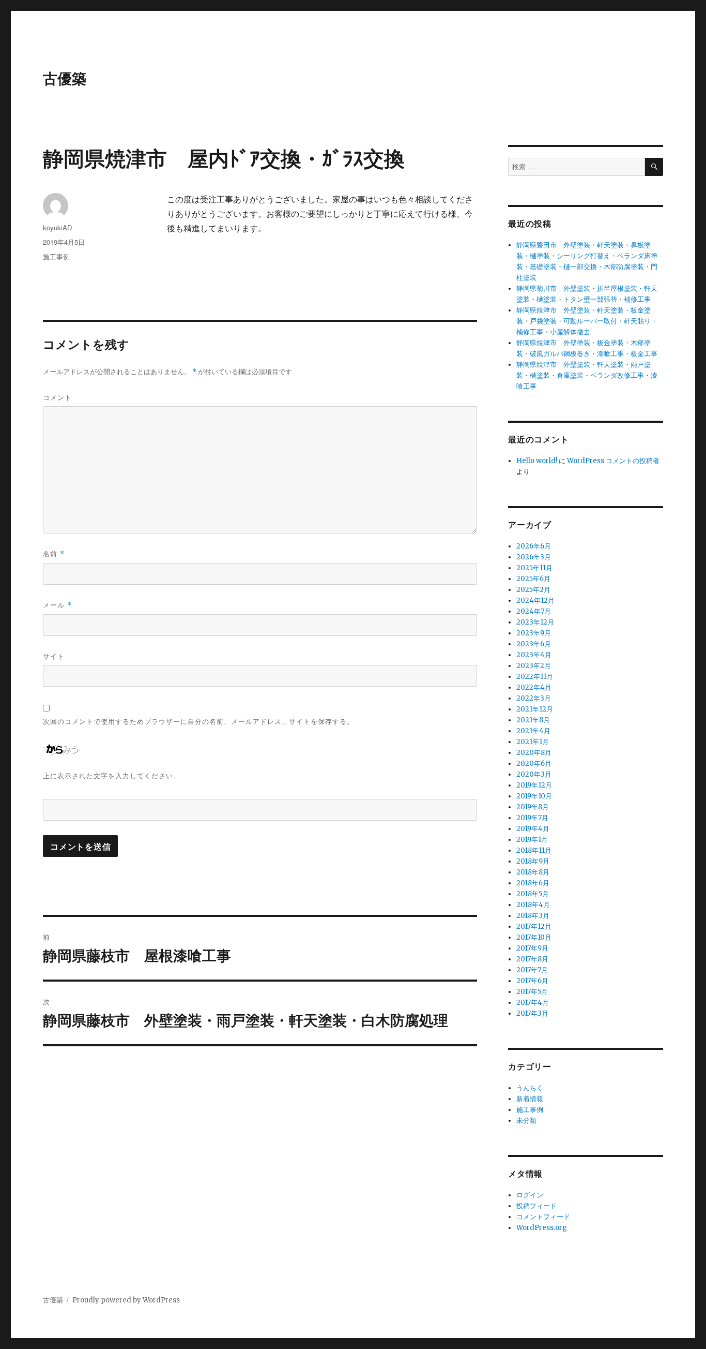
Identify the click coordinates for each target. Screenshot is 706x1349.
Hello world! (536, 460)
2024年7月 (533, 611)
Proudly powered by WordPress (126, 1300)
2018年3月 (532, 915)
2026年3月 (533, 557)
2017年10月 (533, 937)
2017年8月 (532, 959)
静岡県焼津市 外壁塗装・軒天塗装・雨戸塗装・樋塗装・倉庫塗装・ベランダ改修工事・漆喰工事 (586, 375)
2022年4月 (533, 687)
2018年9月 (532, 861)
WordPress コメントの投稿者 (613, 460)
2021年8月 (533, 720)
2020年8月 (533, 752)
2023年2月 (533, 665)
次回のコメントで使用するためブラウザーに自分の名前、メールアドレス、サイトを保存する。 (198, 721)
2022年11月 (534, 676)
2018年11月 (533, 850)
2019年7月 (532, 817)
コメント (57, 397)
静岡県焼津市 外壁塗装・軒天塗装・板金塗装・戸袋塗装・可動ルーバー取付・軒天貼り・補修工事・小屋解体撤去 (586, 321)
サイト (54, 656)
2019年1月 (532, 839)
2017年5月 (532, 991)
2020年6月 (533, 763)
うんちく (529, 1088)
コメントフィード (543, 1216)
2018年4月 (533, 904)
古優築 (64, 77)
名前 (54, 553)
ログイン (529, 1195)
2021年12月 (534, 709)
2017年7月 (532, 970)
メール (57, 605)
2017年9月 (532, 948)
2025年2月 (533, 589)
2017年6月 (532, 980)
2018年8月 (532, 872)
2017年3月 (532, 1013)
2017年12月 (533, 926)
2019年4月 (532, 828)
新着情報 (529, 1098)
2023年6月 (533, 644)
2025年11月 (534, 568)
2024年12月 (535, 600)
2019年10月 (534, 796)
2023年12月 (535, 622)
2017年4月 (532, 1002)
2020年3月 (533, 774)
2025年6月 (533, 578)
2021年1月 (532, 741)
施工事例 (56, 256)
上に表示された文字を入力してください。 (111, 775)
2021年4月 (533, 731)
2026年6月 (533, 546)
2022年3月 (533, 698)
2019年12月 (534, 785)
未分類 (526, 1120)
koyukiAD (57, 227)
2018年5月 (532, 894)
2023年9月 (533, 633)
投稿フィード (536, 1206)
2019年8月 (532, 807)
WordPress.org (541, 1227)
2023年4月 (533, 654)
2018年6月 (532, 883)
